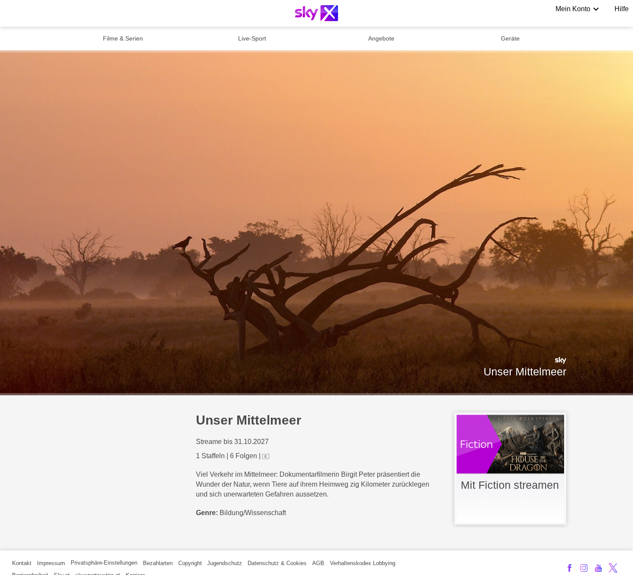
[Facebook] (569, 567)
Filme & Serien (123, 38)
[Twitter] (612, 567)
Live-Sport (252, 38)
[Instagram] (584, 567)
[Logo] (316, 13)
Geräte (510, 38)
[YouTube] (598, 567)
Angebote (381, 38)
